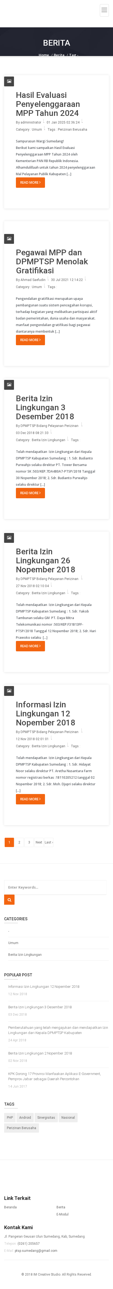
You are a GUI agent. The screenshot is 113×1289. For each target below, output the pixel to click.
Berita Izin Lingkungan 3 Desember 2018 (45, 407)
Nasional (68, 1118)
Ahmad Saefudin (33, 280)
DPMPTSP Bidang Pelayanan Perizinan (50, 426)
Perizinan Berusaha (72, 129)
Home (44, 54)
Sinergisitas (46, 1118)
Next (39, 842)
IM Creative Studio (46, 1274)
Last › (49, 842)
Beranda (10, 1207)
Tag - (73, 54)
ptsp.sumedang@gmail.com (36, 1251)
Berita (59, 54)
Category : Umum (29, 129)
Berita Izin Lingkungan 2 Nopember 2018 (40, 1053)
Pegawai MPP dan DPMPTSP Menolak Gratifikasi (52, 261)
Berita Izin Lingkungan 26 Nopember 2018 (45, 560)
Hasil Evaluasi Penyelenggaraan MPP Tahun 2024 (48, 104)
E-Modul (62, 1214)
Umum (13, 943)
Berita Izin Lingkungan (25, 955)
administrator (31, 122)
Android (25, 1118)
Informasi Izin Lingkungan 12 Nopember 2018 (45, 713)
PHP (10, 1118)
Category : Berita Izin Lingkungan (40, 440)
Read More (29, 182)
